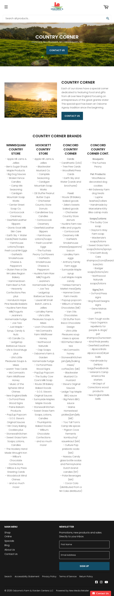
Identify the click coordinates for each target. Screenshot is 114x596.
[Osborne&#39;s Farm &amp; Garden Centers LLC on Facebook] (96, 582)
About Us (9, 549)
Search (8, 576)
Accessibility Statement (27, 576)
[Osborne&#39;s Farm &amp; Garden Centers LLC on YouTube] (106, 582)
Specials (9, 541)
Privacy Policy (49, 576)
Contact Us (57, 50)
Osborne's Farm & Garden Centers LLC (32, 590)
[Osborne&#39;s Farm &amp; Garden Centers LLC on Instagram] (101, 582)
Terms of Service (68, 576)
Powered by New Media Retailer (72, 590)
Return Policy (86, 576)
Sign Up (84, 566)
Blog (7, 545)
